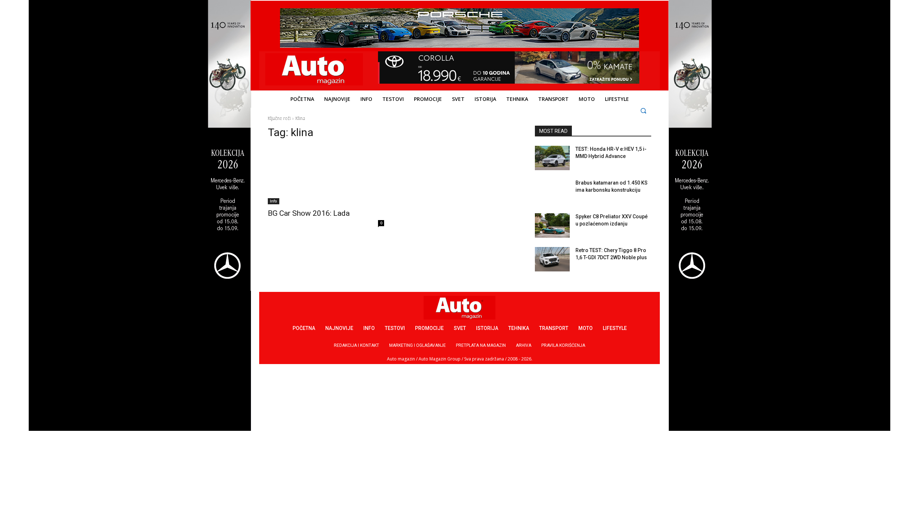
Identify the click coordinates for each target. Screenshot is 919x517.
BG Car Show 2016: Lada (309, 213)
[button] (643, 110)
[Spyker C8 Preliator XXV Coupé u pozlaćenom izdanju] (552, 225)
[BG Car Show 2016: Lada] (326, 175)
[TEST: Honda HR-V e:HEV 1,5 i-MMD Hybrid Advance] (552, 158)
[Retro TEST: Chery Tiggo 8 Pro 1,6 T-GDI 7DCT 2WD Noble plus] (552, 259)
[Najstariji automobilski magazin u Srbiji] (314, 69)
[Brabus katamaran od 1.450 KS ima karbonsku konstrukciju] (552, 192)
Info (273, 201)
